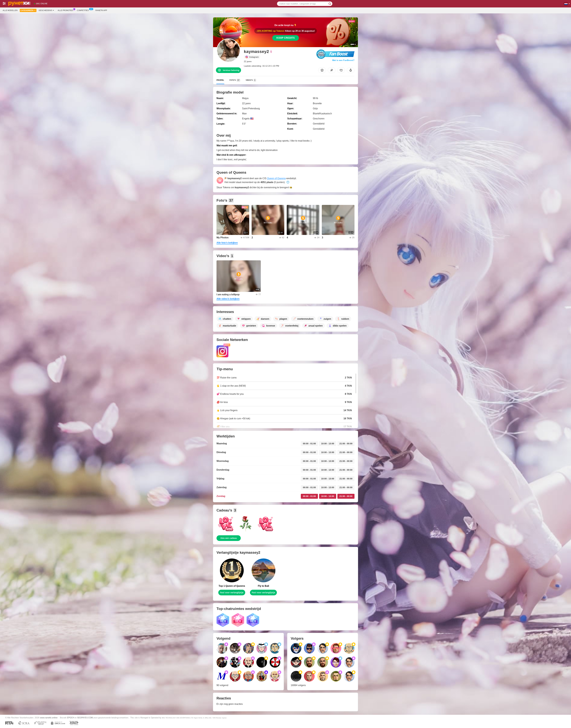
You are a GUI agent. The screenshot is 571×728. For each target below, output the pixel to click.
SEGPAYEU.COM (85, 718)
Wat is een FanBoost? (343, 60)
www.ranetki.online (49, 717)
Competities (83, 10)
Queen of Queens (276, 178)
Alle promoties (65, 10)
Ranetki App (101, 10)
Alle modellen (10, 10)
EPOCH (70, 718)
